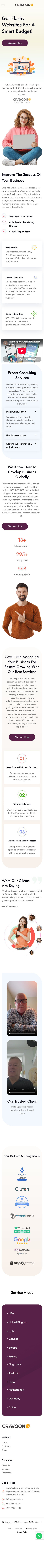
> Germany (13, 1398)
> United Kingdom (17, 1322)
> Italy (10, 1331)
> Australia (13, 1373)
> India (11, 1382)
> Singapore (14, 1364)
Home (4, 1442)
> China (11, 1407)
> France (12, 1356)
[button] (22, 411)
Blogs (4, 1450)
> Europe (12, 1347)
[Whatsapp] (39, 1536)
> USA (10, 1313)
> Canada (12, 1338)
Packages (6, 1446)
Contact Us (6, 1472)
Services (5, 1469)
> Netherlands (15, 1389)
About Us (6, 1465)
